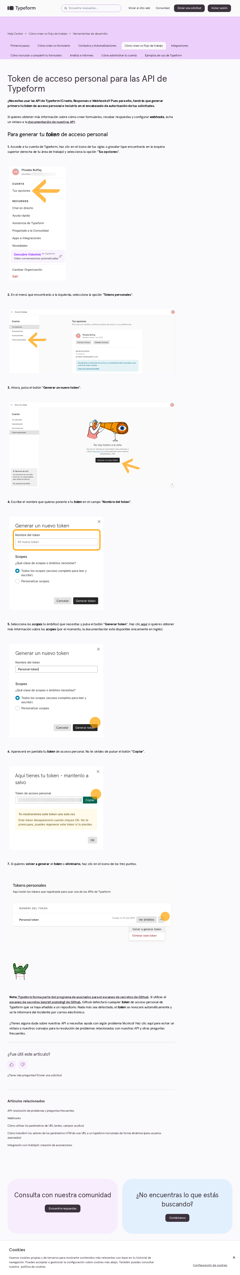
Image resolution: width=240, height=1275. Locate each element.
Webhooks (14, 1118)
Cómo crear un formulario (54, 45)
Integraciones (179, 45)
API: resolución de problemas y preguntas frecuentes (41, 1110)
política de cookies (33, 1266)
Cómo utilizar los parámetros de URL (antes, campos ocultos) (46, 1125)
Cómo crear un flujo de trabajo (48, 33)
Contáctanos (177, 1217)
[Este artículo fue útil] (12, 1065)
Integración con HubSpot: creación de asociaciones (40, 1145)
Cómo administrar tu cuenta (119, 55)
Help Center (15, 33)
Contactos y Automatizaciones (97, 45)
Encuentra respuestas (62, 1208)
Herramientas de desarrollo (90, 33)
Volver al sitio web (139, 8)
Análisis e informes (81, 55)
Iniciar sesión (219, 8)
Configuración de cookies (210, 1265)
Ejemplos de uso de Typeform (163, 55)
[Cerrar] (234, 1257)
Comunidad (163, 8)
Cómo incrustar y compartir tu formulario (36, 55)
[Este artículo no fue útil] (23, 1065)
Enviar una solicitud (189, 8)
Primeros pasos (19, 45)
